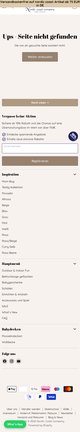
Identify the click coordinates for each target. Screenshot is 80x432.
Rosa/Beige (9, 241)
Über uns (12, 409)
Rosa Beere (9, 253)
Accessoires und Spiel (15, 300)
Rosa (5, 235)
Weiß (5, 229)
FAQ (4, 318)
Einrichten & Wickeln (15, 294)
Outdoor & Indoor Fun (16, 270)
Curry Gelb (8, 246)
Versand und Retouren (30, 417)
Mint (4, 223)
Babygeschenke (12, 282)
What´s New (9, 312)
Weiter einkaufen (40, 57)
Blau (5, 211)
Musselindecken (12, 336)
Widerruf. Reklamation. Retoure (38, 413)
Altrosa (6, 199)
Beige (5, 205)
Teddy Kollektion (12, 187)
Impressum (9, 413)
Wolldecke (8, 342)
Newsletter (67, 413)
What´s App (15, 424)
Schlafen (7, 288)
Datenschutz (52, 409)
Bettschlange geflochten (17, 276)
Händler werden (31, 409)
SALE (5, 306)
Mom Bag (8, 181)
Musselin (7, 193)
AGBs (66, 409)
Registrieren (40, 161)
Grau (5, 217)
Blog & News (55, 417)
